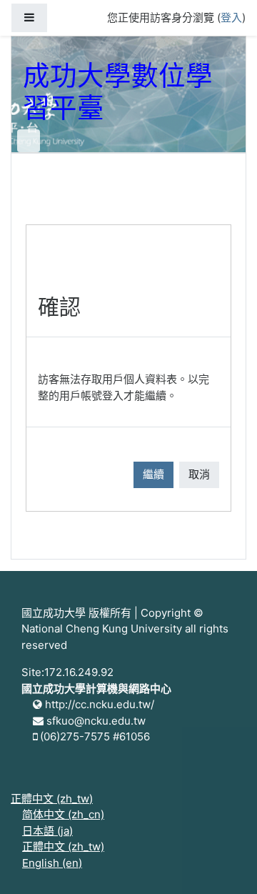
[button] (225, 863)
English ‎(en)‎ (52, 863)
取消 (199, 474)
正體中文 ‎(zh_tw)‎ (52, 798)
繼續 (153, 474)
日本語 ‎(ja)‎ (47, 831)
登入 (231, 17)
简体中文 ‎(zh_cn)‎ (63, 814)
